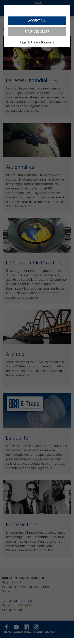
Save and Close (37, 32)
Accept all (37, 21)
